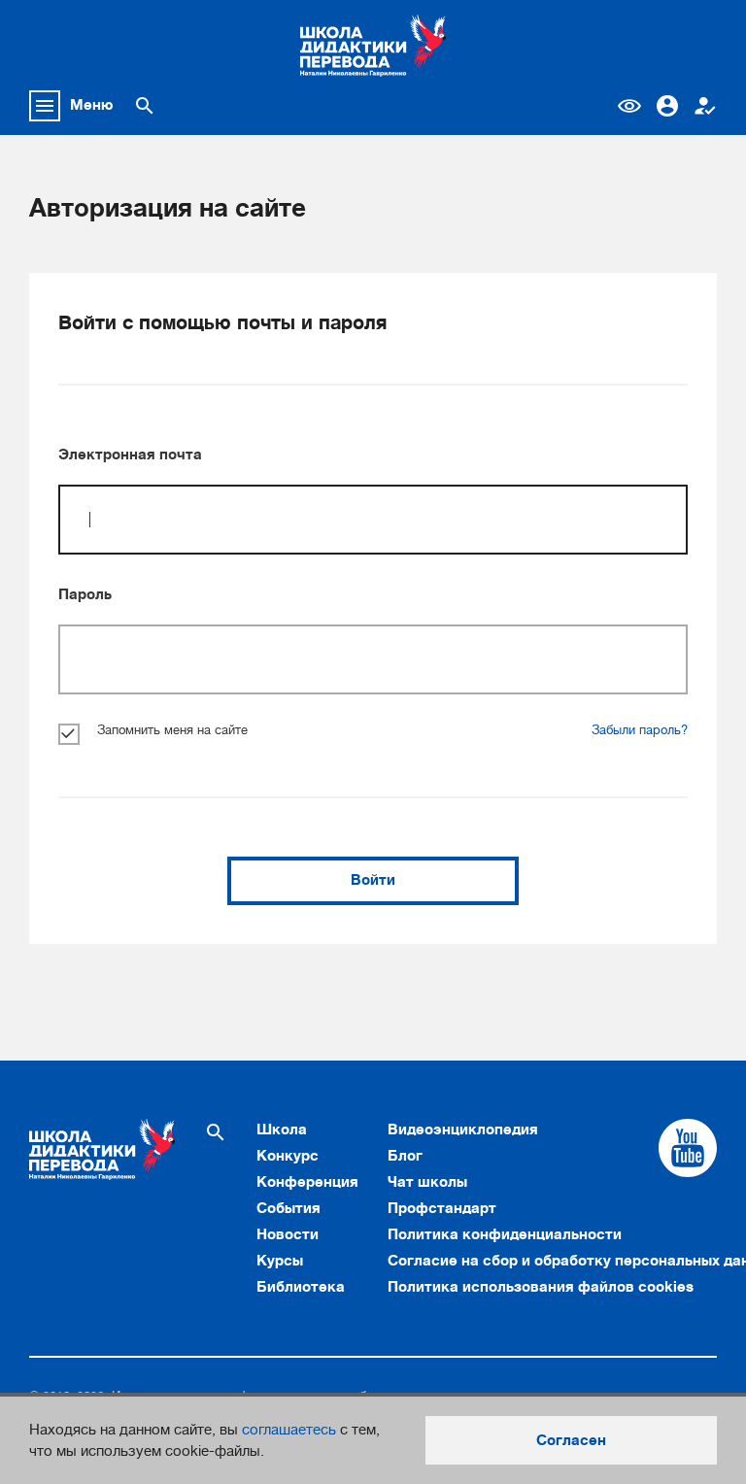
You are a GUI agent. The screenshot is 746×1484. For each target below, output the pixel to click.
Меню (92, 105)
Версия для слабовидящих (629, 106)
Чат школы (427, 1182)
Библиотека (300, 1287)
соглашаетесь (289, 1429)
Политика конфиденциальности (505, 1234)
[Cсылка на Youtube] (688, 1148)
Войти (373, 880)
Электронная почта (130, 454)
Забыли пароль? (640, 730)
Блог (405, 1156)
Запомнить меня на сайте (172, 730)
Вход (667, 106)
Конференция (307, 1182)
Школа (281, 1129)
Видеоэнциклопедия (463, 1129)
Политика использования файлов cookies (541, 1287)
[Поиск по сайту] (144, 106)
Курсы (279, 1260)
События (288, 1208)
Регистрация (705, 106)
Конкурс (287, 1156)
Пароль (85, 594)
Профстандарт (442, 1208)
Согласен (571, 1440)
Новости (287, 1234)
